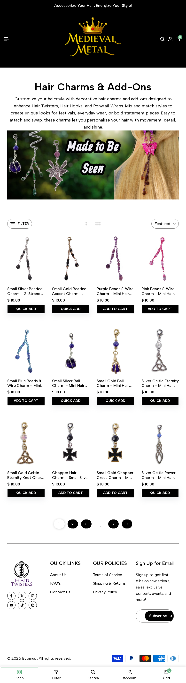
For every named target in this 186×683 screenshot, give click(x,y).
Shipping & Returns (109, 583)
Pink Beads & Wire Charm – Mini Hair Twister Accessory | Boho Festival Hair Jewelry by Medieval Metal (159, 291)
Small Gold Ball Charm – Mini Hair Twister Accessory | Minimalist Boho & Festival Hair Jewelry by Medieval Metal (115, 383)
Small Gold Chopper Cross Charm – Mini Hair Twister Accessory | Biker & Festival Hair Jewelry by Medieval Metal (115, 475)
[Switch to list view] (87, 224)
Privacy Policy (105, 592)
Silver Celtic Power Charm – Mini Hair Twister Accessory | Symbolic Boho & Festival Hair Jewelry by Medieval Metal (159, 475)
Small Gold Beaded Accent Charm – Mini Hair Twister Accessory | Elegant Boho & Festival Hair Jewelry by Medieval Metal (70, 291)
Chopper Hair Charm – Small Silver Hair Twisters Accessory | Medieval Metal (70, 475)
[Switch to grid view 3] (98, 224)
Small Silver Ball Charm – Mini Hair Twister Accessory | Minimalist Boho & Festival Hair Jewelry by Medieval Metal (70, 383)
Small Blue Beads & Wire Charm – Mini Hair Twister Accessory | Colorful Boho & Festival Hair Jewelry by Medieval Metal (25, 383)
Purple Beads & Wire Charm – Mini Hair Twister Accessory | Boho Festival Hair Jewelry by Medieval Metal (115, 291)
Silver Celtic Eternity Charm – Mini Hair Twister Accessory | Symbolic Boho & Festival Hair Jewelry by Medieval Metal (160, 383)
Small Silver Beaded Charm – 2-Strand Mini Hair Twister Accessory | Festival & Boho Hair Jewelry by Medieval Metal (25, 291)
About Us (58, 574)
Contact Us (60, 592)
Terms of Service (107, 574)
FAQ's (55, 583)
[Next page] (127, 524)
